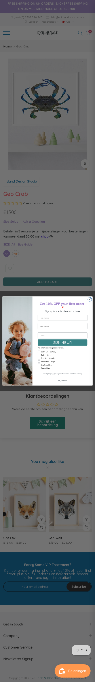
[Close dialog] (90, 299)
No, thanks (62, 380)
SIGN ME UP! (62, 342)
